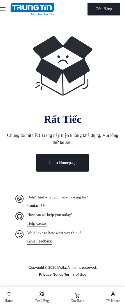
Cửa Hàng (104, 9)
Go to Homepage (62, 163)
